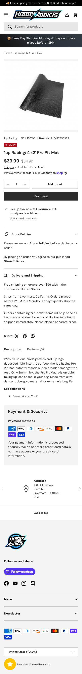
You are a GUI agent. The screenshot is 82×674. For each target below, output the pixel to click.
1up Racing (10, 138)
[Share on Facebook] (25, 336)
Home (7, 53)
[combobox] (41, 26)
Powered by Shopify (40, 664)
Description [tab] (12, 349)
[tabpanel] (41, 377)
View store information (24, 218)
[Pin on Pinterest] (33, 336)
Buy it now (41, 196)
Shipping (9, 167)
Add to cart (55, 184)
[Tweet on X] (17, 336)
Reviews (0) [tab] (35, 349)
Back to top (41, 513)
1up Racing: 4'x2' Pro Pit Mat (28, 53)
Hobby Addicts (20, 664)
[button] (75, 14)
